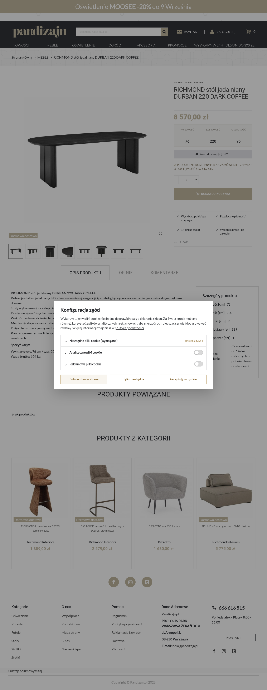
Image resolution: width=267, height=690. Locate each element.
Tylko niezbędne (133, 379)
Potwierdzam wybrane (83, 379)
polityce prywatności (129, 328)
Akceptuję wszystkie (183, 379)
